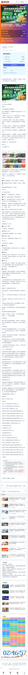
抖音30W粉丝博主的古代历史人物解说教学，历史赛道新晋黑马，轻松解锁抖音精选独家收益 (17, 537)
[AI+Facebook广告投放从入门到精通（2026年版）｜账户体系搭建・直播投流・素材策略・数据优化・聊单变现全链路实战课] (5, 598)
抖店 (14, 630)
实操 (6, 626)
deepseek (13, 618)
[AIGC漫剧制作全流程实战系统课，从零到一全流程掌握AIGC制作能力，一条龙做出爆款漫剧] (5, 499)
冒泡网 (11, 50)
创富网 (10, 663)
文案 (14, 634)
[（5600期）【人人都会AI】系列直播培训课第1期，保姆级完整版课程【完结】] (5, 586)
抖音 (21, 630)
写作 (21, 620)
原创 (14, 624)
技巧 (6, 630)
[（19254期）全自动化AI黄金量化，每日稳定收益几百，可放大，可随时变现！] (5, 592)
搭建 (21, 632)
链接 (13, 478)
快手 (14, 628)
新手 (21, 634)
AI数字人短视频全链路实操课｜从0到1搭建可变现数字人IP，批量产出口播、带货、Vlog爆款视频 (17, 511)
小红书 (14, 626)
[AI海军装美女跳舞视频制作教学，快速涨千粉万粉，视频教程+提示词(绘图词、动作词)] (5, 611)
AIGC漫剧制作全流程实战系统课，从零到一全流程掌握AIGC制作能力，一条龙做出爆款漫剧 (17, 499)
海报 (9, 478)
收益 (6, 634)
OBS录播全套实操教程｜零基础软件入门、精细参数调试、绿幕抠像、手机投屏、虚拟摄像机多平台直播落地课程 (17, 505)
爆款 (21, 636)
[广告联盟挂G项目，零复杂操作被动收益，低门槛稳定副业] (5, 518)
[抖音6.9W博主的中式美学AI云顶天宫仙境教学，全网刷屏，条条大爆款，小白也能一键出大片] (5, 524)
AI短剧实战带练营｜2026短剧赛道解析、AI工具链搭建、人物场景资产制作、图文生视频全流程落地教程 (17, 530)
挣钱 (14, 632)
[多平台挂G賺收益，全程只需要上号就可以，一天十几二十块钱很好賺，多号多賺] (5, 556)
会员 (10, 673)
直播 (21, 638)
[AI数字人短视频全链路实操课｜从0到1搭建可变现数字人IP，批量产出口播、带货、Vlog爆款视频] (5, 512)
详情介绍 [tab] (5, 46)
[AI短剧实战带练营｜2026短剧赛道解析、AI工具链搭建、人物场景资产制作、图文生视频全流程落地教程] (5, 531)
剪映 (14, 622)
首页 (8, 50)
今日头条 (6, 620)
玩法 (6, 638)
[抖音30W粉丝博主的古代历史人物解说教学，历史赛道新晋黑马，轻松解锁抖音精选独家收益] (5, 537)
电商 (14, 638)
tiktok (21, 618)
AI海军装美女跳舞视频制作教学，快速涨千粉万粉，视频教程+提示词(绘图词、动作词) (17, 609)
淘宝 (14, 636)
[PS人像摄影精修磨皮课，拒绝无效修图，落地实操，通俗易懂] (5, 543)
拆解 (6, 632)
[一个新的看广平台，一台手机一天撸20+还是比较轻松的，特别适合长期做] (5, 549)
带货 (21, 626)
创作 (6, 622)
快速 (21, 628)
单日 (6, 624)
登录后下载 (14, 65)
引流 (6, 628)
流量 (6, 636)
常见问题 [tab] (11, 46)
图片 (21, 624)
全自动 (14, 620)
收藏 (5, 478)
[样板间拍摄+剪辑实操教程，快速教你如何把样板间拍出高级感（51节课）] (5, 603)
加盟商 (17, 673)
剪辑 (21, 622)
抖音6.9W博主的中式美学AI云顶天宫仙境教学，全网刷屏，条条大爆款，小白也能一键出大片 (17, 524)
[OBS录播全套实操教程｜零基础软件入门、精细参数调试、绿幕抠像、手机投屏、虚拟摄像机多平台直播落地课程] (5, 505)
